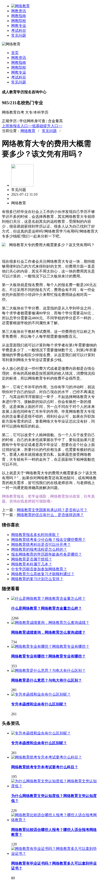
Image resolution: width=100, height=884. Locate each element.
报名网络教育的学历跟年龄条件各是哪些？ (46, 554)
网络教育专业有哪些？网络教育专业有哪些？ (48, 656)
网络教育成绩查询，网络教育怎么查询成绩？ (48, 632)
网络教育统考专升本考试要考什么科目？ (44, 767)
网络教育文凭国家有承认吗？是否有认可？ (52, 510)
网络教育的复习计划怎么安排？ (37, 579)
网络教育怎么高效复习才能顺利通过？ (42, 574)
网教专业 (18, 26)
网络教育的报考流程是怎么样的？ (39, 549)
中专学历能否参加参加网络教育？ (39, 569)
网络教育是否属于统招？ (31, 559)
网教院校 (18, 21)
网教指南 (18, 16)
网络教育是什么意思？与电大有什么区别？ (46, 680)
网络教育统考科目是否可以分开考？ (41, 544)
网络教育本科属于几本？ (31, 564)
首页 (15, 53)
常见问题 (18, 35)
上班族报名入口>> (17, 126)
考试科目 (18, 30)
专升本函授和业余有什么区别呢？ (39, 704)
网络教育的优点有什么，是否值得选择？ (50, 515)
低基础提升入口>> (47, 126)
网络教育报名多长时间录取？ (35, 535)
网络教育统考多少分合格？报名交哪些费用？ (48, 540)
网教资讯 (18, 11)
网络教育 (27, 131)
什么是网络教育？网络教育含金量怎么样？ (46, 608)
